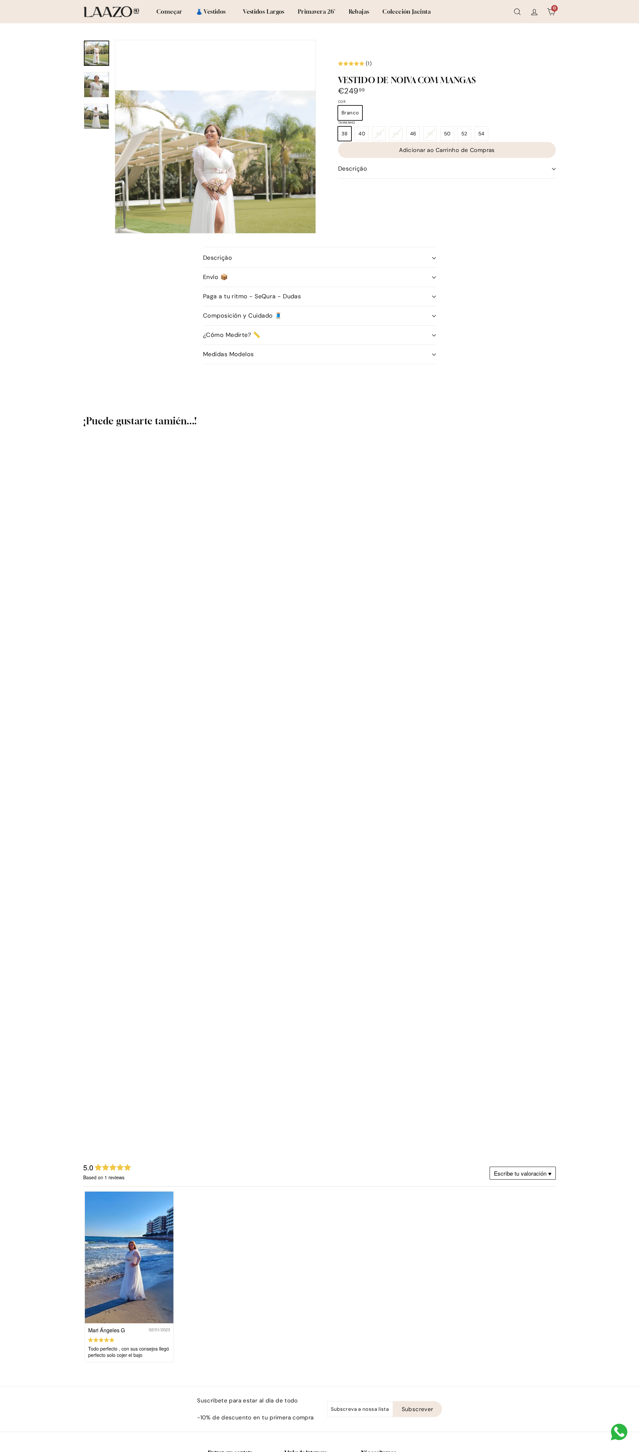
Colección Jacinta (406, 11)
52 (464, 133)
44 (397, 135)
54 (481, 133)
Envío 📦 (215, 277)
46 (413, 133)
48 (432, 135)
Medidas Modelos (228, 354)
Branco (350, 112)
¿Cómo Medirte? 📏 (231, 335)
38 (344, 133)
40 (361, 133)
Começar (169, 11)
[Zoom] (215, 190)
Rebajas (359, 11)
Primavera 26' (316, 11)
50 (447, 133)
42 (380, 135)
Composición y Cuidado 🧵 (242, 316)
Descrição (352, 169)
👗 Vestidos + (213, 11)
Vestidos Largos (264, 11)
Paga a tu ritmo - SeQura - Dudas (252, 296)
